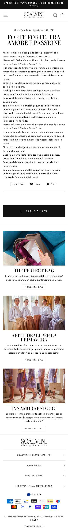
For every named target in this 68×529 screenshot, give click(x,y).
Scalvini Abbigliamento (34, 455)
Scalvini (37, 30)
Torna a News (36, 210)
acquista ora (34, 287)
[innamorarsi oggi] (34, 386)
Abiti (16, 30)
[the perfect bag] (34, 248)
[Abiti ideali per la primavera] (34, 313)
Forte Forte (26, 30)
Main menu (34, 465)
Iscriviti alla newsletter (34, 486)
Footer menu (34, 475)
